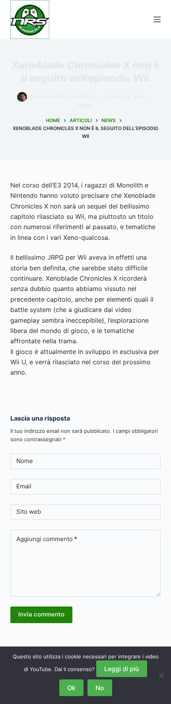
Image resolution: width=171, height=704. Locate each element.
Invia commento (41, 614)
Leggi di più (121, 669)
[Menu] (157, 19)
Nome (24, 461)
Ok (71, 688)
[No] (161, 675)
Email (23, 486)
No (99, 688)
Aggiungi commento (46, 539)
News (85, 105)
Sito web (28, 511)
